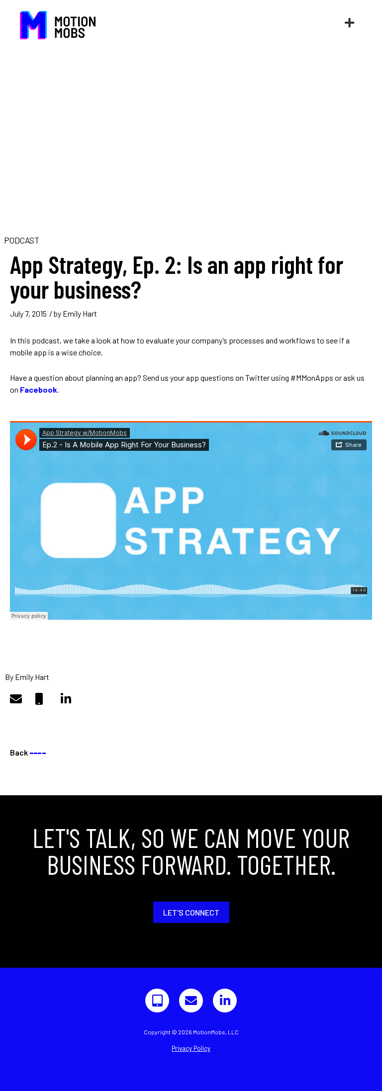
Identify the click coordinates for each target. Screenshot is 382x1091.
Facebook (38, 389)
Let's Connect (191, 912)
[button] (349, 22)
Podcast (21, 240)
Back (28, 752)
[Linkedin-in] (225, 1000)
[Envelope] (191, 1000)
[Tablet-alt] (157, 1000)
